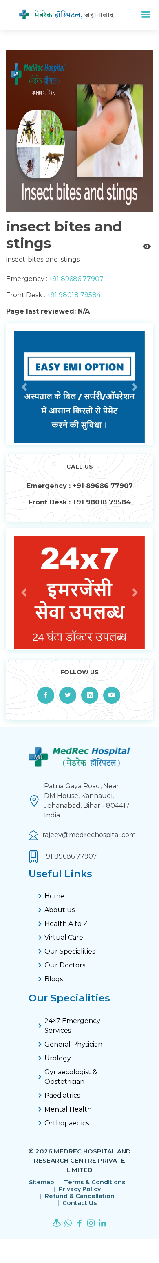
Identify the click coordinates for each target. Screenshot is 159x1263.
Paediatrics (62, 1095)
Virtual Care (63, 937)
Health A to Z (66, 924)
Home (54, 896)
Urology (57, 1058)
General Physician (73, 1044)
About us (59, 910)
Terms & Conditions (94, 1182)
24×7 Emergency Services (72, 1025)
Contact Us (79, 1203)
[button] (24, 387)
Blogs (53, 979)
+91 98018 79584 (73, 295)
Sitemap (41, 1182)
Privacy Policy (80, 1189)
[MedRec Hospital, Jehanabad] (73, 15)
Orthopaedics (66, 1123)
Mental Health (68, 1109)
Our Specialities (69, 951)
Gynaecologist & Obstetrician (70, 1077)
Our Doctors (64, 965)
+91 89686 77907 (75, 279)
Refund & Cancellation (80, 1196)
